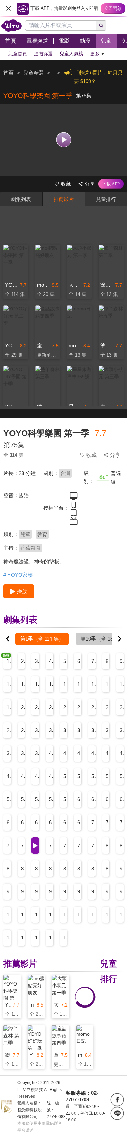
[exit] (8, 8)
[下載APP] (111, 184)
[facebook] (117, 1099)
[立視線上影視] (11, 25)
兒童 (25, 534)
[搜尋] (101, 25)
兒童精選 (33, 73)
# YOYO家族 (18, 575)
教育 (42, 534)
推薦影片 (64, 199)
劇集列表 (21, 199)
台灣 (65, 473)
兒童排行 (106, 199)
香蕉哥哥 (30, 548)
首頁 (8, 73)
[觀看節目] (63, 139)
